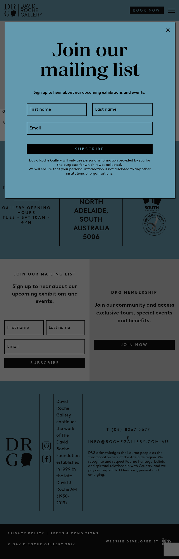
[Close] (168, 30)
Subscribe (89, 149)
